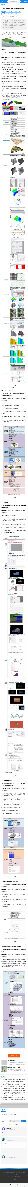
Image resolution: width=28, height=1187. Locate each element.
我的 (24, 1186)
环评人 (3, 1)
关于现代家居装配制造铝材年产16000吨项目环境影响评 (15, 1081)
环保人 (16, 13)
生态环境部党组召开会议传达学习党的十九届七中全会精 (15, 1090)
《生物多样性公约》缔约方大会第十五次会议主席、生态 (15, 1079)
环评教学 (4, 13)
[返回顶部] (25, 1066)
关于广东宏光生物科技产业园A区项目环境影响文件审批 (15, 1086)
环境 (8, 13)
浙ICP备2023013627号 (16, 1176)
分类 (10, 1186)
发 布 (23, 1121)
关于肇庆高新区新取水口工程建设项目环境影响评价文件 (15, 1084)
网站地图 (14, 1179)
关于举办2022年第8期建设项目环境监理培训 (14, 1099)
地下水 (3, 11)
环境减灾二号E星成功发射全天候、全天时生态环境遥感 (15, 1097)
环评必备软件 (9, 11)
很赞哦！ (13, 1056)
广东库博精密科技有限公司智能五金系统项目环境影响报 (15, 1088)
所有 (17, 1186)
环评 (20, 11)
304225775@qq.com (14, 1174)
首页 (3, 1186)
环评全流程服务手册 (8, 1095)
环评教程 (15, 11)
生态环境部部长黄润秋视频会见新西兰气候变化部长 (15, 1093)
